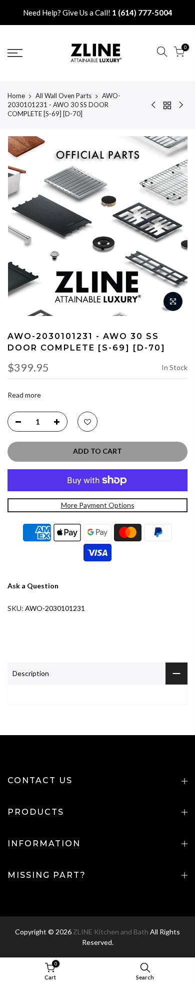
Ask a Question (33, 586)
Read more (24, 395)
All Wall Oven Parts (64, 96)
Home (16, 96)
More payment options (97, 505)
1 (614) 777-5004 (142, 12)
